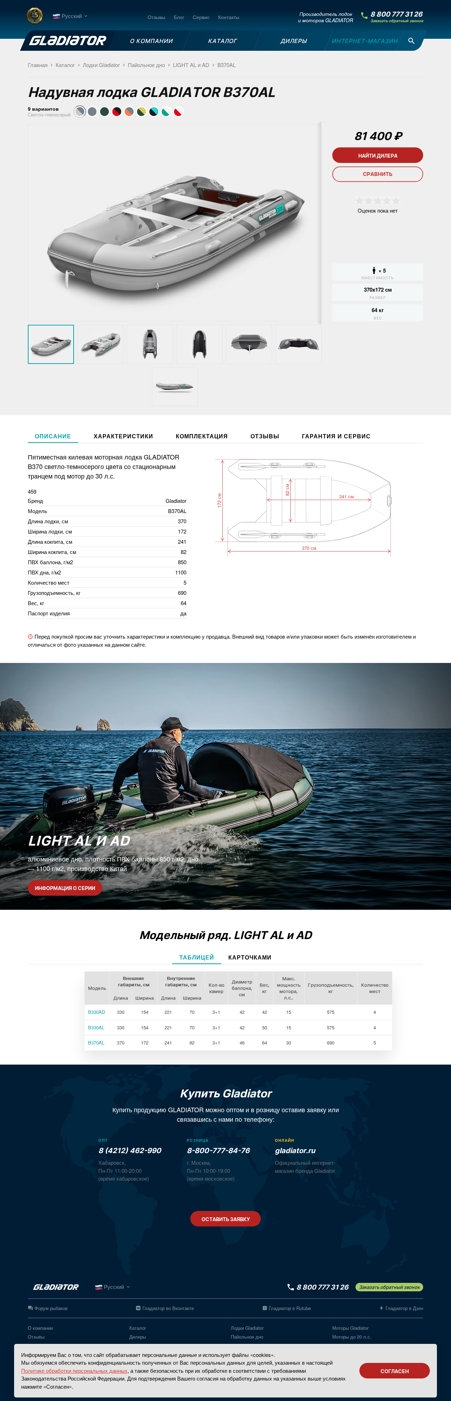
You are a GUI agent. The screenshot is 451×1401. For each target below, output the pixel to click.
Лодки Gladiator (247, 1327)
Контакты (228, 16)
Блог (179, 16)
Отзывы (156, 16)
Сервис (201, 16)
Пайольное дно (247, 1336)
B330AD (96, 1012)
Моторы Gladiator (350, 1327)
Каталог (137, 1327)
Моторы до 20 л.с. (351, 1336)
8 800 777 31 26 (396, 14)
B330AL (96, 1027)
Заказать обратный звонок (396, 21)
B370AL (96, 1042)
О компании (40, 1327)
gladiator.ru (295, 1150)
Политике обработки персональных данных (74, 1370)
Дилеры (137, 1336)
